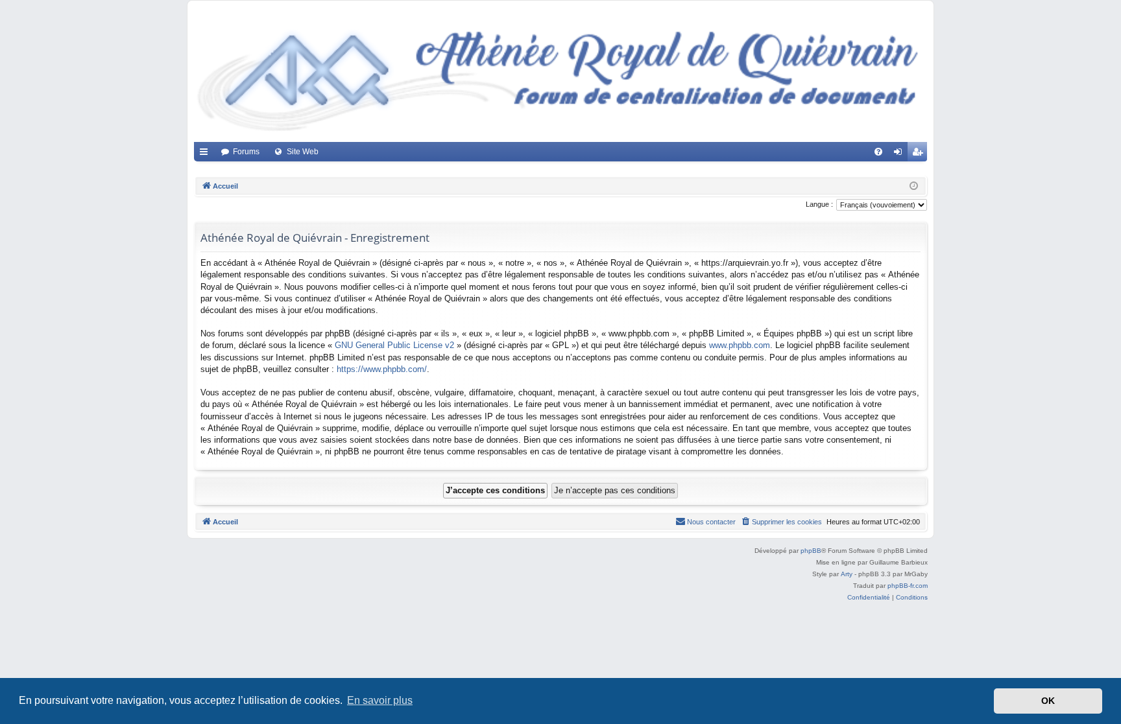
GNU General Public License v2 (394, 345)
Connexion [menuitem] (900, 154)
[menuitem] (878, 151)
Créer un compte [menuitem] (920, 154)
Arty (846, 574)
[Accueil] (560, 74)
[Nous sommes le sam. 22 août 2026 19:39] (914, 186)
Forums (246, 151)
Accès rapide (206, 154)
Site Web (303, 151)
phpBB (811, 550)
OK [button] (1048, 700)
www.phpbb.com (739, 345)
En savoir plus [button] (380, 700)
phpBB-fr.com (907, 585)
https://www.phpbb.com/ (382, 369)
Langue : (819, 204)
